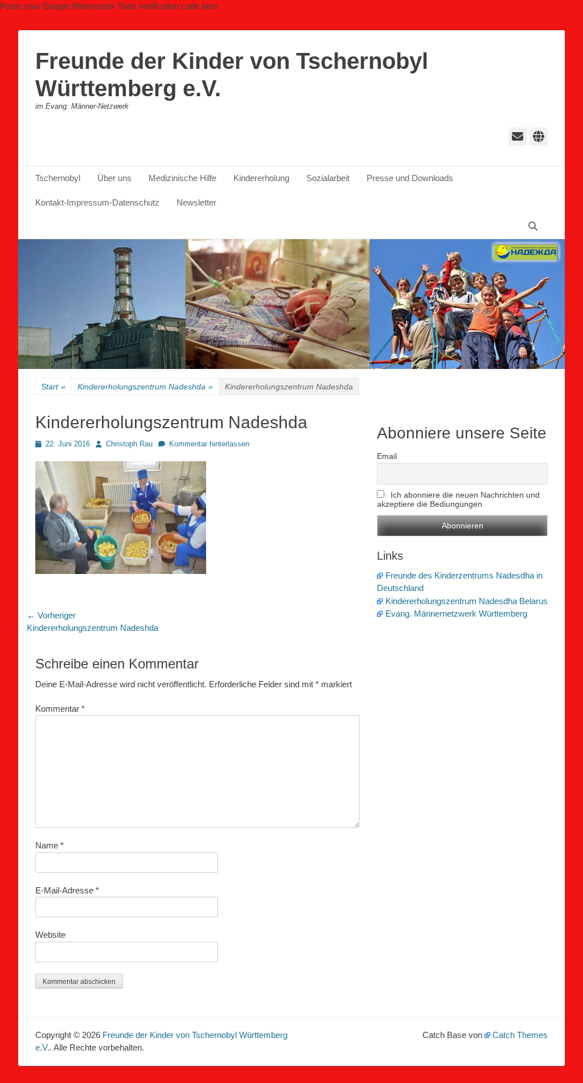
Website (50, 935)
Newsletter (196, 202)
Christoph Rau (129, 444)
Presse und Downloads (410, 178)
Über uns (114, 178)
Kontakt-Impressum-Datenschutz (97, 202)
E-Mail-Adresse (67, 890)
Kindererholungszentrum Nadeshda (145, 386)
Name (49, 845)
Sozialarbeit (328, 178)
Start (53, 386)
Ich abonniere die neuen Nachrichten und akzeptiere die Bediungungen (458, 499)
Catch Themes (520, 1035)
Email (387, 456)
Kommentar (60, 708)
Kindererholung (261, 178)
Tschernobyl (57, 178)
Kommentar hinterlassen (209, 444)
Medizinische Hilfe (182, 178)
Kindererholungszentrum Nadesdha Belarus (466, 601)
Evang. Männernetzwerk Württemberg (456, 613)
